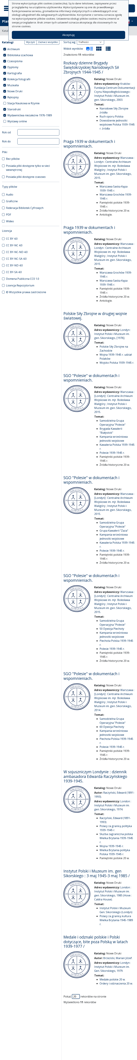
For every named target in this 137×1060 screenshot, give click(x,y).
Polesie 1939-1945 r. (112, 453)
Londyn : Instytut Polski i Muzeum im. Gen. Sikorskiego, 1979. (112, 967)
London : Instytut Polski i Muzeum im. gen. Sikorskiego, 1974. (112, 805)
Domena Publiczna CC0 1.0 (22, 279)
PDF (8, 214)
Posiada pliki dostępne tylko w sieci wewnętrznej (28, 168)
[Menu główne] (8, 8)
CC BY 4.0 (12, 238)
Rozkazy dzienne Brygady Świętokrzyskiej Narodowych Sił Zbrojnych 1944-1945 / (91, 67)
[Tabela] (108, 48)
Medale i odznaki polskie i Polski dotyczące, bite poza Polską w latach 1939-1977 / (95, 941)
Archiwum (13, 49)
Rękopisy (13, 97)
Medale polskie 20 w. (112, 979)
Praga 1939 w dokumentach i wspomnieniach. (89, 144)
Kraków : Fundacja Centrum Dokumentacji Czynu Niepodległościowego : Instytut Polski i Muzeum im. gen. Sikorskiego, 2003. (114, 92)
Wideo (10, 221)
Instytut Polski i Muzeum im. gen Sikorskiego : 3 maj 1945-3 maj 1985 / (96, 873)
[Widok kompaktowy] (99, 48)
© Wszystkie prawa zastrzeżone (26, 292)
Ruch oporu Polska (111, 116)
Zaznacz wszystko (48, 42)
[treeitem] (30, 49)
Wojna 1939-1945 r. (112, 846)
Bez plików (13, 159)
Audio (9, 194)
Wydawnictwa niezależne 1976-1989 (29, 115)
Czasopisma (14, 61)
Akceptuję (68, 35)
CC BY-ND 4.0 (14, 265)
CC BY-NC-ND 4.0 (17, 252)
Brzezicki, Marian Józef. (117, 958)
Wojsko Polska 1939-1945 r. (117, 362)
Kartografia (14, 73)
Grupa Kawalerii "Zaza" (114, 530)
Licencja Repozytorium (20, 285)
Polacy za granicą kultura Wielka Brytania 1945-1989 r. (116, 920)
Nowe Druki (14, 91)
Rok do (6, 141)
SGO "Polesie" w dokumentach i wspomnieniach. (91, 378)
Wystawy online (17, 121)
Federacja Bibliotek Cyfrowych (24, 208)
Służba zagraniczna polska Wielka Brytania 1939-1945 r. (116, 838)
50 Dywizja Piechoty (112, 629)
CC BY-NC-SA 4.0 (16, 259)
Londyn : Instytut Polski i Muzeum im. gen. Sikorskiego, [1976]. (112, 334)
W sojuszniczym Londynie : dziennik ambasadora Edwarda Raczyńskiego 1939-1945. (95, 776)
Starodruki (14, 109)
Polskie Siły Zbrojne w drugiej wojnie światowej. (95, 316)
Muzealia (13, 85)
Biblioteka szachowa (20, 55)
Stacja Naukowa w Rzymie (23, 103)
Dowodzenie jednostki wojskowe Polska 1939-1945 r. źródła (117, 124)
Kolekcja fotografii (18, 79)
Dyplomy (12, 67)
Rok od (6, 132)
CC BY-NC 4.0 (14, 245)
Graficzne (12, 201)
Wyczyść (30, 42)
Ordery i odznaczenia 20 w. (116, 983)
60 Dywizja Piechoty (112, 727)
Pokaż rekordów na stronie (84, 996)
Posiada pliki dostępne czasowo (26, 177)
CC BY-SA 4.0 (14, 272)
